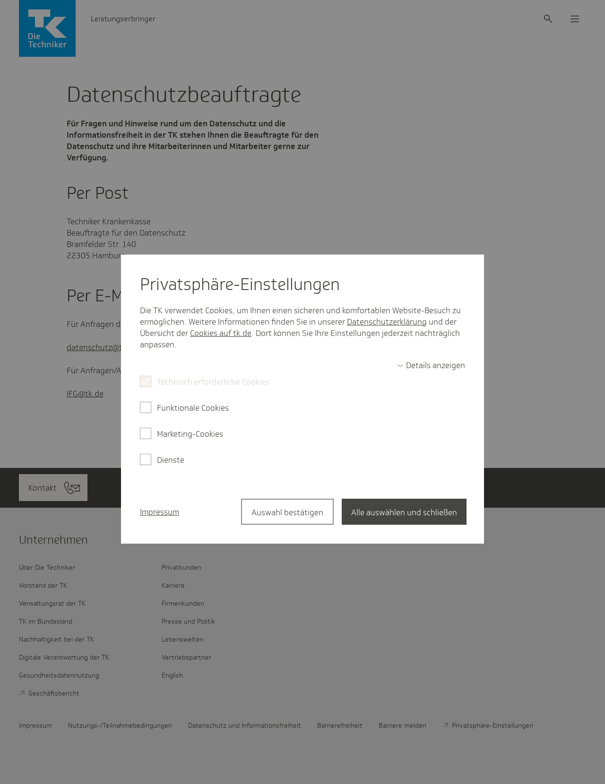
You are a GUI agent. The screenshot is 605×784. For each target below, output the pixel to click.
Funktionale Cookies (193, 408)
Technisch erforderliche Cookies (213, 382)
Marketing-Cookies (190, 434)
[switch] (431, 365)
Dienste (170, 460)
